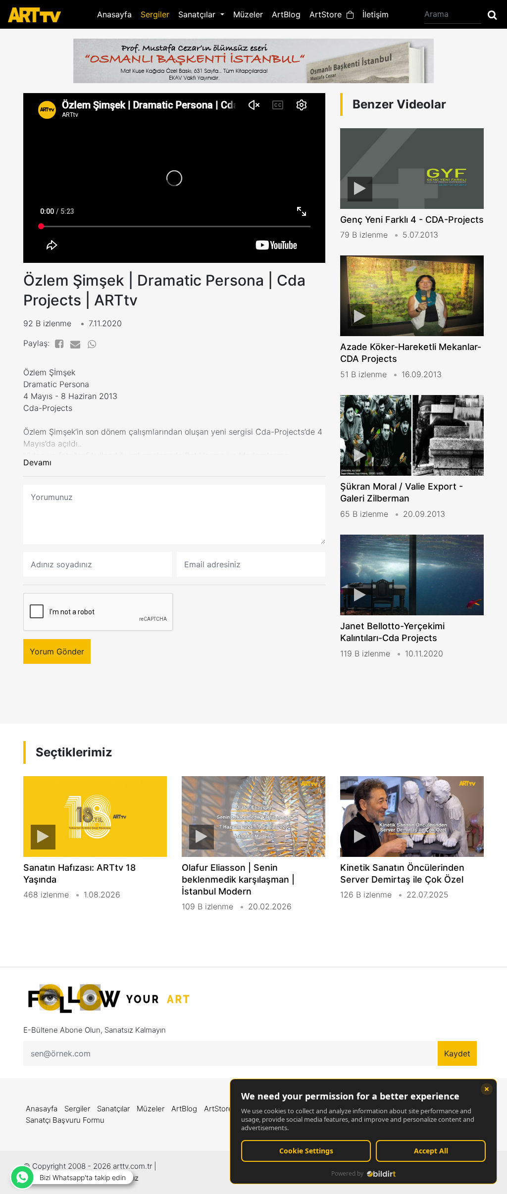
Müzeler (248, 14)
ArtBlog (286, 14)
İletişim (375, 14)
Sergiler (155, 14)
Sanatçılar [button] (198, 14)
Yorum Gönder (57, 651)
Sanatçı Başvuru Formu (65, 1120)
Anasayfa (114, 14)
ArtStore (328, 14)
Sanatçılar (113, 1108)
